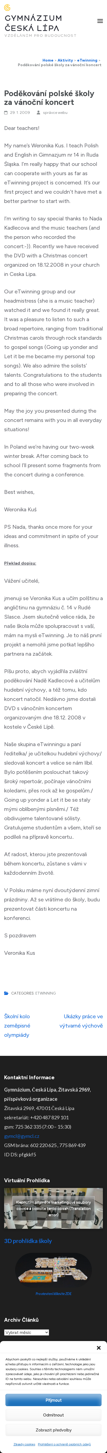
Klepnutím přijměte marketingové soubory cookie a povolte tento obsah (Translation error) (53, 1208)
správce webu (55, 112)
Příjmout (54, 1400)
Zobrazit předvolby (54, 1430)
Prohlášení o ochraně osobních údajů (64, 1444)
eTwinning (45, 993)
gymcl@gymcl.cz (21, 1136)
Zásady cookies (24, 1444)
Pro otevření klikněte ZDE (54, 1294)
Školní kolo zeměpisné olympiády (17, 1025)
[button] (99, 1348)
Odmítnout (53, 1415)
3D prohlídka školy (28, 1240)
